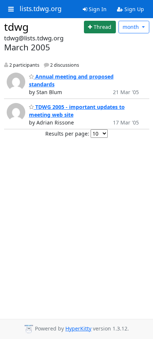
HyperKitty (78, 328)
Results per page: (67, 133)
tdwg (16, 27)
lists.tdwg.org (41, 8)
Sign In (97, 9)
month (131, 26)
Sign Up (133, 9)
